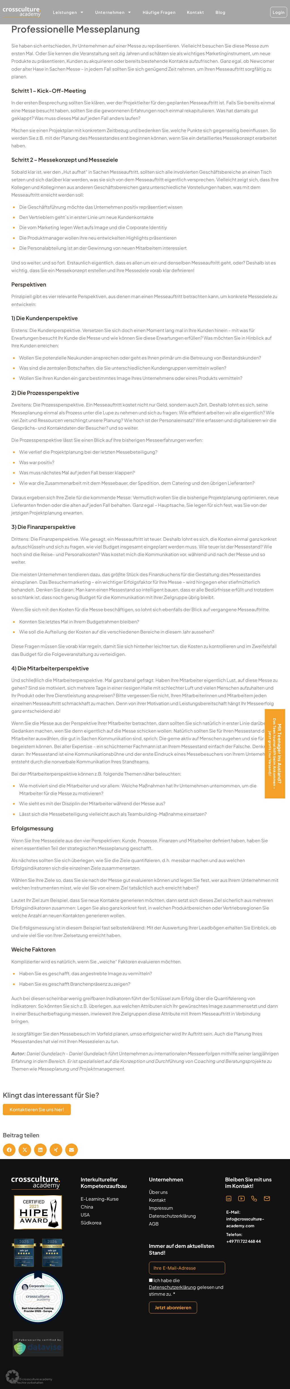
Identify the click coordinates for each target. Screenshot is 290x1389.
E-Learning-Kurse (100, 1199)
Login (279, 12)
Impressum (161, 1208)
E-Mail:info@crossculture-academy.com (245, 1218)
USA (85, 1215)
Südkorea (91, 1223)
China (87, 1207)
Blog (220, 12)
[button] (9, 1149)
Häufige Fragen (159, 12)
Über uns (158, 1192)
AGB (154, 1224)
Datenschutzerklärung (172, 1216)
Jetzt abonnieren (173, 1307)
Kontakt (195, 12)
